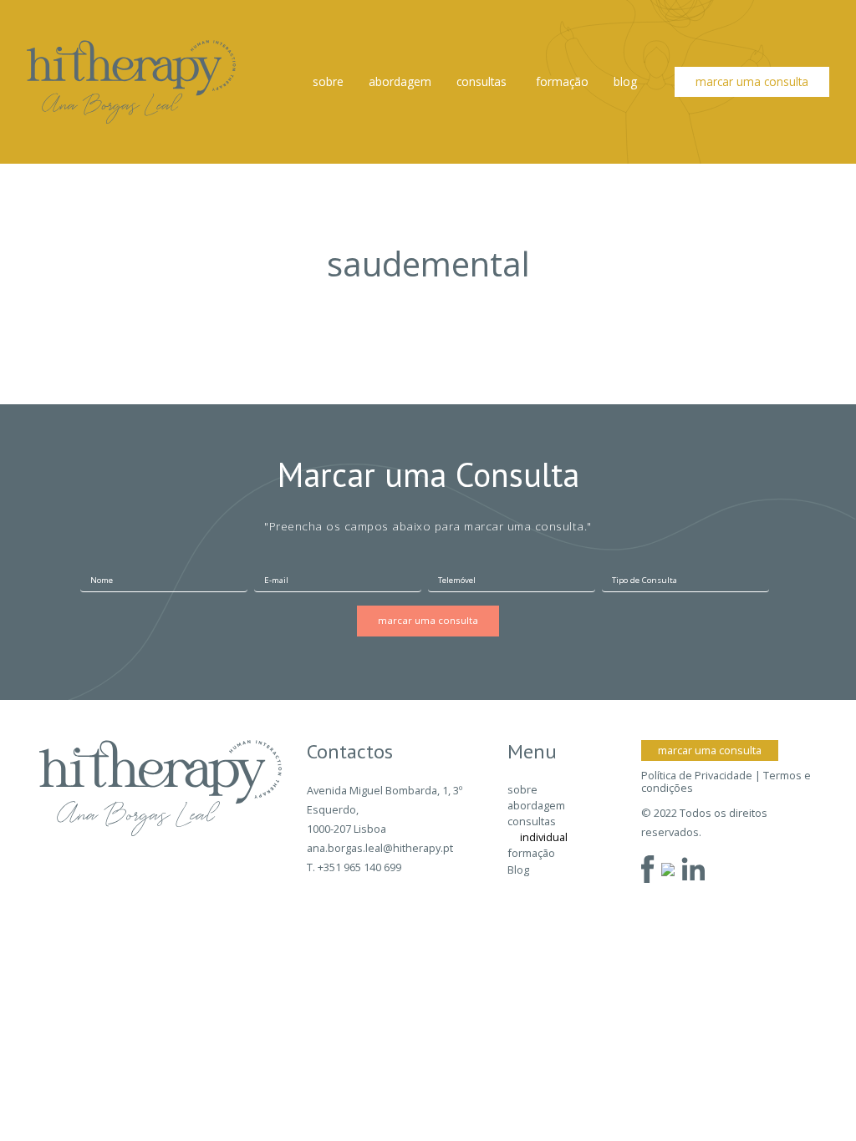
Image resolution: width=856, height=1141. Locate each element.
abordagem (400, 81)
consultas (481, 81)
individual (544, 836)
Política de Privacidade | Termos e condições (726, 782)
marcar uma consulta (752, 81)
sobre (328, 81)
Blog (625, 81)
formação (562, 81)
